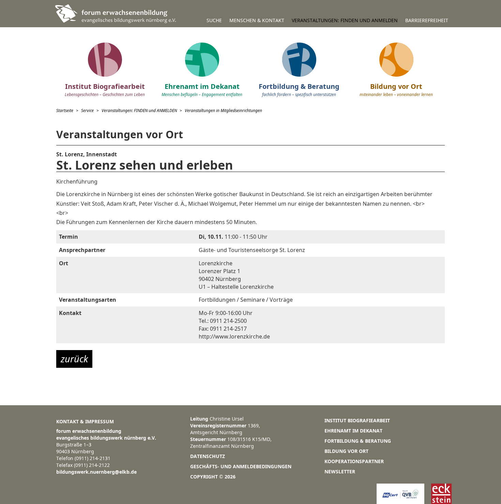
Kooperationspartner (354, 461)
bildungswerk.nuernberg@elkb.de (96, 472)
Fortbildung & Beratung (357, 441)
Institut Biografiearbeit (357, 420)
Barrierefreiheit (426, 20)
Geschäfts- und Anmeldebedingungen (240, 466)
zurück (74, 358)
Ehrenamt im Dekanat (353, 430)
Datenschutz (207, 456)
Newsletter (339, 471)
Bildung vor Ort (346, 451)
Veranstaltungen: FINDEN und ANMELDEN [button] (345, 20)
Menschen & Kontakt (256, 20)
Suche (214, 20)
